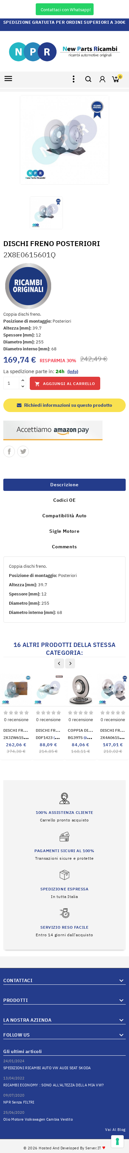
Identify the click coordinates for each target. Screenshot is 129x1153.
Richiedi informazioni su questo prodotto (67, 405)
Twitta (23, 451)
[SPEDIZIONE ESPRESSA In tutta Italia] (64, 883)
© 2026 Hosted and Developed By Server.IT (64, 1148)
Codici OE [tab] (64, 500)
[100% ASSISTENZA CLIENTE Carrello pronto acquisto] (64, 807)
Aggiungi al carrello (65, 384)
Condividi (9, 451)
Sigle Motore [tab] (64, 531)
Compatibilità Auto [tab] (64, 516)
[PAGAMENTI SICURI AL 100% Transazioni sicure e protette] (64, 845)
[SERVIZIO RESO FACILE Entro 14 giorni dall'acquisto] (64, 922)
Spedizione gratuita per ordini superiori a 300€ (64, 22)
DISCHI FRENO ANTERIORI (28, 730)
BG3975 (82, 737)
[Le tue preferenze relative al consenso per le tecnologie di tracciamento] (117, 1141)
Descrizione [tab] (64, 485)
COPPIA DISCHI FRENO (90, 730)
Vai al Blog (115, 1129)
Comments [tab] (64, 547)
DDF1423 (52, 737)
